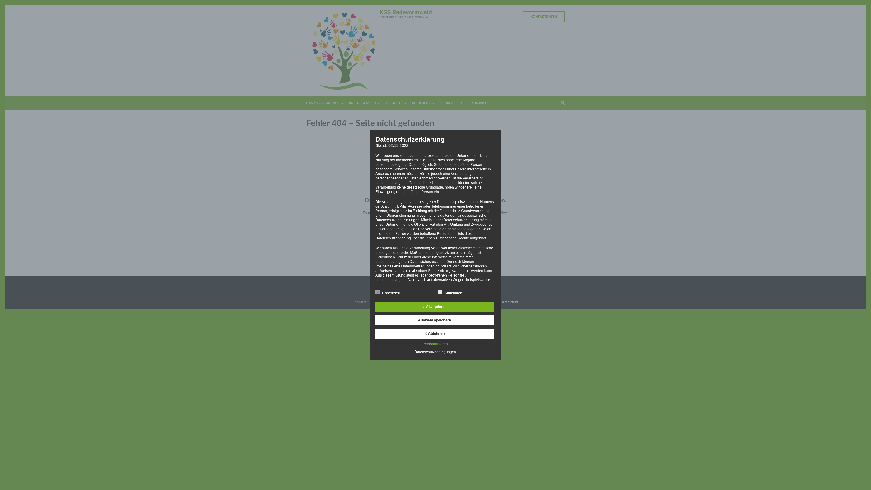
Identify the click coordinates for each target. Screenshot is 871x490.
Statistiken (453, 293)
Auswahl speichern (434, 320)
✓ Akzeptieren (434, 307)
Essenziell (391, 293)
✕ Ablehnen (434, 334)
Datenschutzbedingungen (435, 352)
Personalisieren (435, 344)
